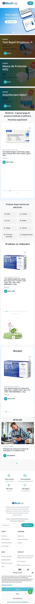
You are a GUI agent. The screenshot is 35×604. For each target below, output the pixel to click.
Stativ (5, 277)
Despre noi (21, 536)
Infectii (24, 228)
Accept (17, 589)
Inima (8, 214)
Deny (17, 594)
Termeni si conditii (6, 556)
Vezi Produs (29, 131)
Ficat (8, 220)
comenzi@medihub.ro (25, 565)
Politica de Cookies (11, 602)
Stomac (24, 214)
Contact (20, 543)
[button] (32, 572)
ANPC (3, 566)
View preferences (17, 598)
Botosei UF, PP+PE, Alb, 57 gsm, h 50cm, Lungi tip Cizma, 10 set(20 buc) (16, 168)
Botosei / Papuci (6, 165)
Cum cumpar (5, 546)
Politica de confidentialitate (22, 602)
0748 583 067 (22, 561)
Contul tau (4, 536)
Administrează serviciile (7, 585)
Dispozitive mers (27, 235)
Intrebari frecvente (23, 539)
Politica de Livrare (6, 543)
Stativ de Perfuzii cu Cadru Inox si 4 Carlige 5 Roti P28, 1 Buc (14, 280)
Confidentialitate (6, 560)
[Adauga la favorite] (29, 128)
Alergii (8, 228)
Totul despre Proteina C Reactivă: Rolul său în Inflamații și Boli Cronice (17, 450)
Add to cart (9, 175)
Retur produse (5, 539)
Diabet (24, 220)
